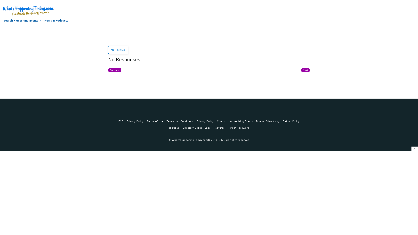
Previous (115, 70)
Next (305, 70)
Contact (222, 121)
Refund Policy (291, 121)
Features (219, 127)
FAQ (121, 121)
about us (174, 127)
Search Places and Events (20, 20)
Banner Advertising (268, 121)
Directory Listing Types (197, 127)
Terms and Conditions (180, 121)
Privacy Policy (135, 121)
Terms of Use (155, 121)
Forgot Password (238, 127)
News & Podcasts (56, 20)
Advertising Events (241, 121)
